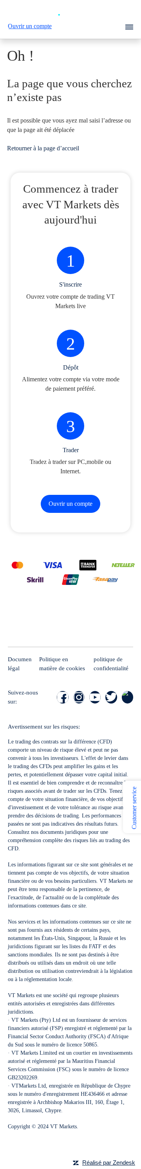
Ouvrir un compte (30, 26)
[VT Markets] (70, 12)
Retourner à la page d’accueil (43, 148)
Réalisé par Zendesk (108, 1162)
